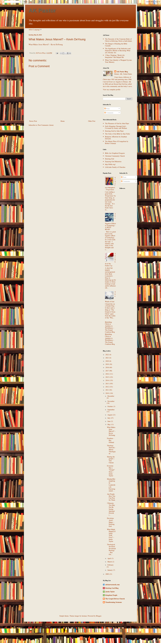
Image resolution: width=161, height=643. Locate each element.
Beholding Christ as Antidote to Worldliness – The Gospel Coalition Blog (110, 327)
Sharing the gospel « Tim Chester (111, 460)
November (110, 401)
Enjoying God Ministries (113, 161)
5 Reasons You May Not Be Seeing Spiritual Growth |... (111, 509)
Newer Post (33, 121)
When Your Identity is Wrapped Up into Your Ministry (118, 61)
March (109, 562)
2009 (107, 574)
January (110, 570)
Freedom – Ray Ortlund (110, 440)
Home (63, 121)
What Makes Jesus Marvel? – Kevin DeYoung (57, 39)
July (109, 418)
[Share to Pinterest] (70, 53)
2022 (107, 354)
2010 (107, 393)
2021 (107, 358)
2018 (107, 367)
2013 (107, 383)
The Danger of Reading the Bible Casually (116, 45)
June (109, 421)
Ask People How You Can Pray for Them (111, 497)
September (111, 409)
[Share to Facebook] (68, 53)
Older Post (91, 121)
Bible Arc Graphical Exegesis (115, 153)
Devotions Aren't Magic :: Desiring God (110, 522)
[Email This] (61, 53)
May (109, 424)
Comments (109, 113)
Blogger (98, 616)
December (110, 396)
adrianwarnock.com (112, 584)
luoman (84, 616)
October (110, 406)
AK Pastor (42, 10)
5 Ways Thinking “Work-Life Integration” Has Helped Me (115, 56)
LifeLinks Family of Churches (115, 167)
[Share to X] (65, 53)
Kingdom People (111, 595)
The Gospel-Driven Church (115, 598)
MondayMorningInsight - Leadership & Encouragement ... (111, 485)
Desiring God (109, 159)
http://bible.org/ (110, 164)
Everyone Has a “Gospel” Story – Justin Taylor (111, 471)
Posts (108, 108)
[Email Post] (56, 53)
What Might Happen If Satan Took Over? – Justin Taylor (111, 535)
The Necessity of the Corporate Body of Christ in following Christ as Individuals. (118, 40)
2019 (107, 364)
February (110, 565)
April (109, 558)
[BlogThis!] (63, 53)
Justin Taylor (110, 591)
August (110, 415)
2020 (107, 361)
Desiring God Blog (111, 588)
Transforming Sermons (113, 602)
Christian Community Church (115, 156)
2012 (107, 387)
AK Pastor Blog (122, 71)
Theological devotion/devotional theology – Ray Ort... (111, 549)
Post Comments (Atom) (46, 125)
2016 (107, 374)
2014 (107, 380)
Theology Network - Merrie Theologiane (111, 449)
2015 (107, 377)
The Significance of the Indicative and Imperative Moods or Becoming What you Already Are (117, 50)
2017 (107, 371)
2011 (107, 390)
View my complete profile (111, 89)
